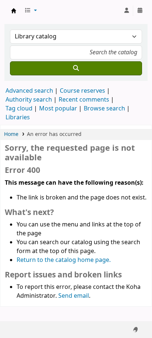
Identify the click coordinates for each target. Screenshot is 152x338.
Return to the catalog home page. (64, 260)
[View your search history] (140, 11)
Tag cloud (19, 108)
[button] (30, 11)
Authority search (29, 99)
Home (11, 134)
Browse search (104, 108)
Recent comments (84, 99)
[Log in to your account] (126, 11)
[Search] (76, 68)
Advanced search (29, 90)
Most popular (58, 108)
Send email (73, 295)
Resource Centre (13, 10)
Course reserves (82, 90)
